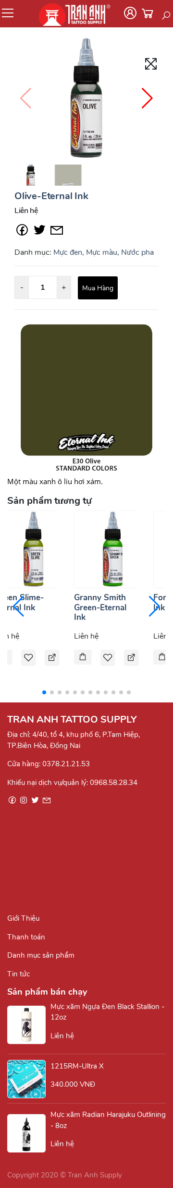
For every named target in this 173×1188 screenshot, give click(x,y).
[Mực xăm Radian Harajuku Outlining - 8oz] (28, 1133)
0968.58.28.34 (113, 782)
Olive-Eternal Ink (51, 196)
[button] (147, 98)
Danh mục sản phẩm (40, 955)
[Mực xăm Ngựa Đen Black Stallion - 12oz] (28, 1025)
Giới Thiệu (23, 918)
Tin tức (18, 974)
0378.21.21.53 (66, 764)
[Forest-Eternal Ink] (162, 658)
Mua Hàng (97, 288)
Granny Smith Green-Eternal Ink (100, 607)
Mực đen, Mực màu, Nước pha (103, 252)
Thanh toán (26, 937)
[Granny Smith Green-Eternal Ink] (112, 549)
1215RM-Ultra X (77, 1066)
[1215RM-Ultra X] (28, 1079)
